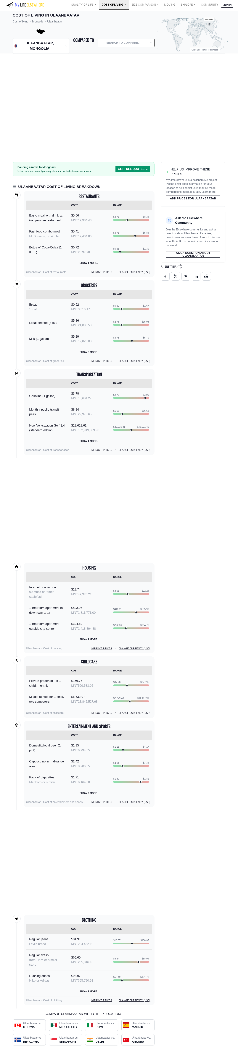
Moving (169, 4)
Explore (187, 4)
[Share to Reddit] (206, 276)
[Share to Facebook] (165, 276)
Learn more (209, 191)
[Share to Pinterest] (185, 276)
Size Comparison (143, 4)
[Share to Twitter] (175, 276)
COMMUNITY (209, 4)
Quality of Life (82, 4)
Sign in (227, 5)
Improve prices (101, 272)
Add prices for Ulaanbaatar (193, 198)
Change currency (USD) (134, 272)
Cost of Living (112, 4)
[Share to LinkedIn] (196, 276)
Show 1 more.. (89, 263)
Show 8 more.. (89, 352)
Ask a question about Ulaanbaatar (193, 254)
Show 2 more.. (89, 793)
